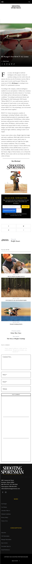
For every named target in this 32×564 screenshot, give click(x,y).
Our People (4, 503)
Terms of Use (4, 521)
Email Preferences (5, 549)
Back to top (15, 560)
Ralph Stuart (15, 241)
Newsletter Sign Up (6, 546)
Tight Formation (16, 324)
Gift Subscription (5, 536)
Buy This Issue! (16, 161)
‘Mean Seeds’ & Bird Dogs (16, 276)
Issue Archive (4, 543)
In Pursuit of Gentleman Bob (16, 300)
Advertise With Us (5, 510)
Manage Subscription (6, 539)
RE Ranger (15, 83)
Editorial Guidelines (6, 514)
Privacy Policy (4, 517)
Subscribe (3, 532)
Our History (4, 507)
